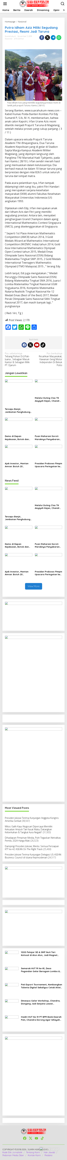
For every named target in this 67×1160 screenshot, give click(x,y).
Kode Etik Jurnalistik (12, 1152)
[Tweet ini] (47, 37)
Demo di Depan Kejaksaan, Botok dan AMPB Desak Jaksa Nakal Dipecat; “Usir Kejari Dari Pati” (18, 438)
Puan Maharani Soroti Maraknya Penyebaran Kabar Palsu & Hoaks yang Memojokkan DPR (47, 438)
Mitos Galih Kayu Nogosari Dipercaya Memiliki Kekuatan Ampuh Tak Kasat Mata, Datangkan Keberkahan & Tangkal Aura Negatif (28, 829)
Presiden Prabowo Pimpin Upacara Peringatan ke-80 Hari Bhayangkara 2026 (48, 465)
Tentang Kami (33, 1152)
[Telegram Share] (53, 37)
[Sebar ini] (41, 37)
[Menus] (5, 4)
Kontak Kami (34, 1155)
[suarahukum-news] (34, 3)
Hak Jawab (49, 1152)
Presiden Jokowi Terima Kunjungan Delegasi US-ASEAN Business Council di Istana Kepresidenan (33, 856)
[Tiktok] (42, 345)
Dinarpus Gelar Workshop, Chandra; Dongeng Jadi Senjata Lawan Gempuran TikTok (40, 1002)
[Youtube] (37, 345)
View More (34, 586)
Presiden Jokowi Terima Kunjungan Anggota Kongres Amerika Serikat (32, 819)
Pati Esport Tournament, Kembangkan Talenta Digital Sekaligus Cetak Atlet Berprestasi (41, 986)
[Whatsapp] (58, 37)
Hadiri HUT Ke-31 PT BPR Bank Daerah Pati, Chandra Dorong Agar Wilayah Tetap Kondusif (41, 1018)
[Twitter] (30, 345)
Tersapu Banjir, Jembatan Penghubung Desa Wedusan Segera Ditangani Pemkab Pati (17, 410)
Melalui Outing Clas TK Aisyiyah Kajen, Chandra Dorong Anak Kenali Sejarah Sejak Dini (48, 399)
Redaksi (48, 1155)
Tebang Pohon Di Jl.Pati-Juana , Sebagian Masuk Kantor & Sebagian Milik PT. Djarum (17, 359)
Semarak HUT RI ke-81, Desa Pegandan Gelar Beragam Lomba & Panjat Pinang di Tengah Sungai (40, 970)
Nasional (8, 39)
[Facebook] (24, 345)
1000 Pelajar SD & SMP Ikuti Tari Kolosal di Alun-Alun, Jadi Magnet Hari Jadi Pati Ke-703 (39, 954)
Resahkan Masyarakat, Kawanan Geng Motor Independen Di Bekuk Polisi (50, 359)
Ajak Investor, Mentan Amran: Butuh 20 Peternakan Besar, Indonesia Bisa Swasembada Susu (16, 465)
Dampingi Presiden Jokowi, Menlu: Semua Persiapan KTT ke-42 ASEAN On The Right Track (32, 848)
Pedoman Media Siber (13, 1155)
